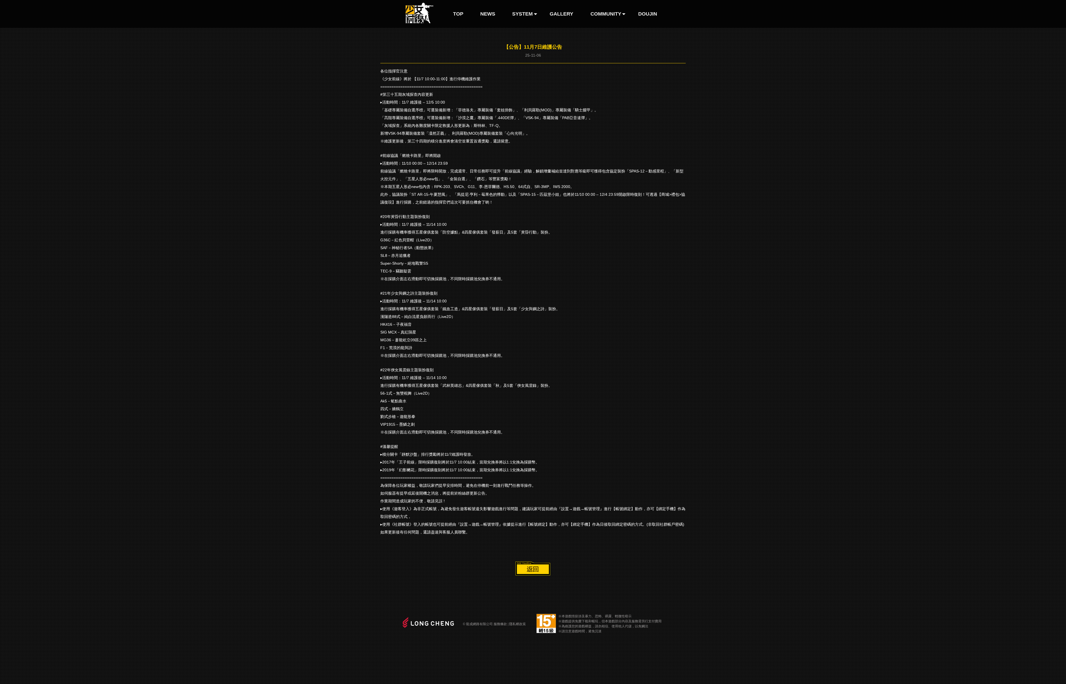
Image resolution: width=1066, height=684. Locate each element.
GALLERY (561, 14)
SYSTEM (522, 14)
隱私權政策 (517, 624)
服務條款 (500, 624)
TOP (458, 14)
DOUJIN (647, 14)
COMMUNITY (605, 14)
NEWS (487, 14)
